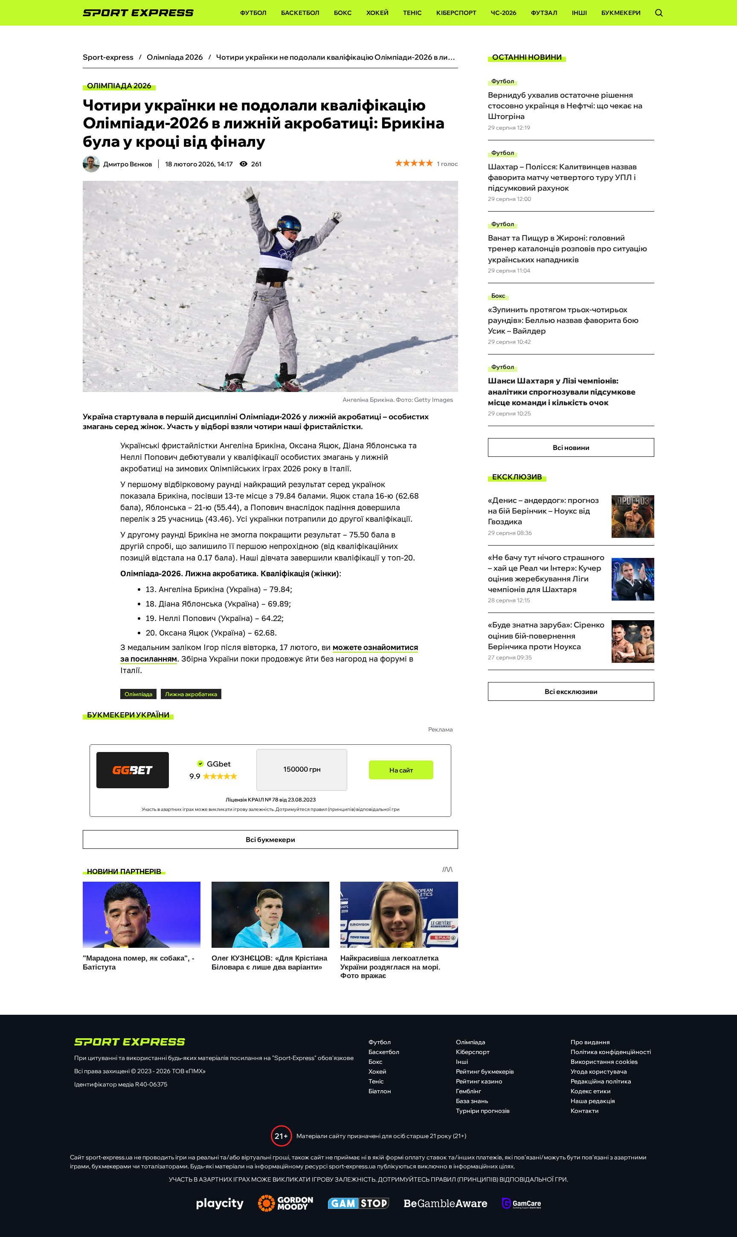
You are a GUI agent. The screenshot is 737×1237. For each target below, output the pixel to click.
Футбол (253, 13)
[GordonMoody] (285, 1204)
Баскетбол (300, 13)
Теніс (412, 13)
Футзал (544, 13)
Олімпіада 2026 (119, 85)
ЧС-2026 (503, 13)
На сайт (401, 770)
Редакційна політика (601, 1081)
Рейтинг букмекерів (485, 1071)
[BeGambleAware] (445, 1204)
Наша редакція (593, 1101)
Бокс (343, 13)
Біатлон (379, 1091)
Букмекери (621, 13)
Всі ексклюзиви (571, 691)
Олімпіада (470, 1042)
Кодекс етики (591, 1091)
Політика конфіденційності (611, 1052)
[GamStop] (358, 1204)
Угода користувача (599, 1071)
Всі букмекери (270, 839)
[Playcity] (220, 1204)
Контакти (585, 1111)
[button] (659, 13)
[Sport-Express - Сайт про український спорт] (134, 13)
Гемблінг (468, 1091)
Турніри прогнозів (483, 1111)
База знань (472, 1101)
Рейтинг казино (479, 1081)
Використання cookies (604, 1062)
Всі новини (571, 447)
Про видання (590, 1042)
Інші (579, 13)
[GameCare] (521, 1204)
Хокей (377, 13)
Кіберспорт (456, 13)
